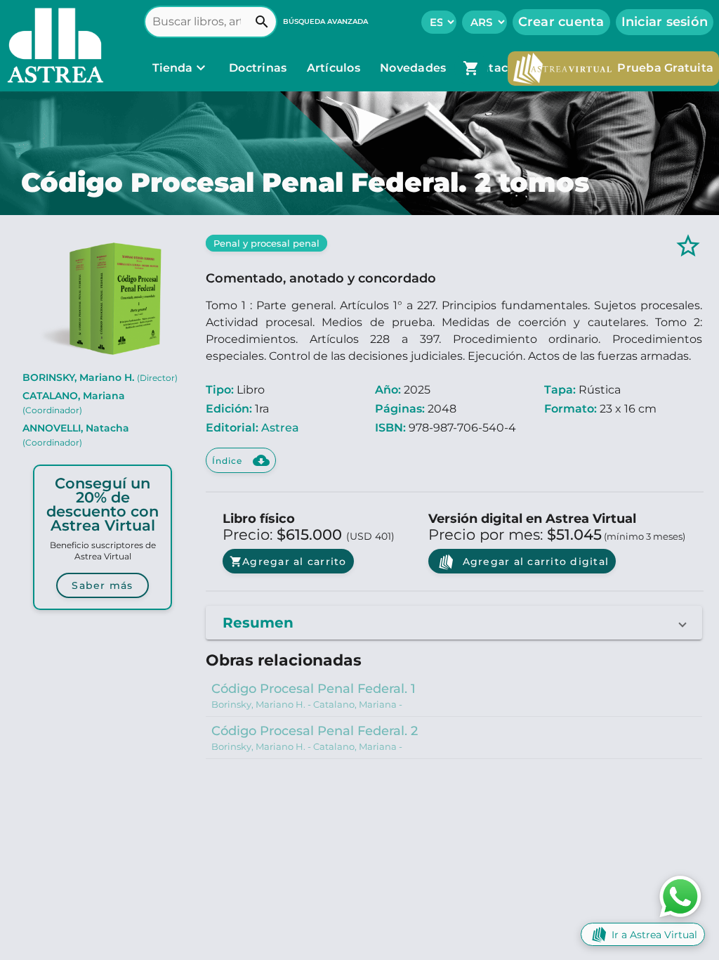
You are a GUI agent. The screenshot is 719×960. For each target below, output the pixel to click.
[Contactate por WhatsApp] (680, 895)
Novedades (414, 67)
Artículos (335, 67)
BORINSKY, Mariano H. (100, 377)
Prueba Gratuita (665, 67)
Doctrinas (258, 67)
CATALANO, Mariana (73, 402)
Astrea (280, 427)
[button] (454, 623)
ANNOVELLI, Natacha (75, 435)
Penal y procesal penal (266, 243)
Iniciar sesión (664, 22)
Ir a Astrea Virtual (654, 934)
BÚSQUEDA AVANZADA (325, 21)
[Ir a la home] (52, 45)
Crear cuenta (561, 22)
